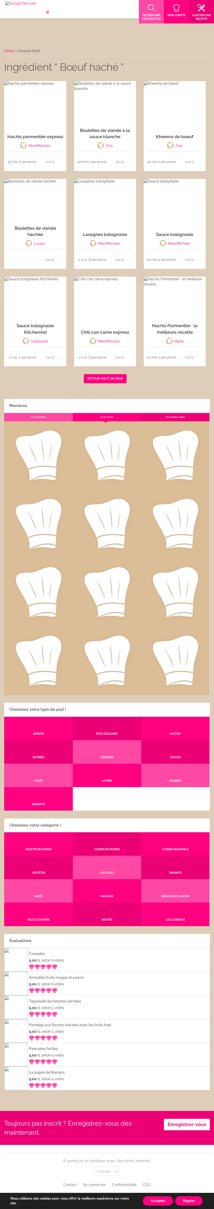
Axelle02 (38, 622)
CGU (147, 1185)
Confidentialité (124, 1185)
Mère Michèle (38, 485)
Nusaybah (175, 554)
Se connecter (94, 1185)
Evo (38, 554)
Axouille (175, 485)
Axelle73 (175, 690)
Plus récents (38, 417)
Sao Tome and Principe (106, 690)
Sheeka (38, 690)
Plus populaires (175, 417)
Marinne (107, 554)
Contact (70, 1185)
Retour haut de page (105, 378)
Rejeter (189, 1200)
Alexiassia (106, 622)
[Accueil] (20, 3)
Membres (18, 405)
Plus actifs (107, 417)
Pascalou (175, 622)
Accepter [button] (158, 1200)
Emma (106, 485)
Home (9, 51)
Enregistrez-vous (187, 1124)
